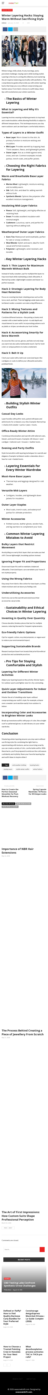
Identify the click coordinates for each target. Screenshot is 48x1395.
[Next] (8, 1365)
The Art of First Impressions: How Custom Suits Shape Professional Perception (21, 1215)
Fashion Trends (7, 10)
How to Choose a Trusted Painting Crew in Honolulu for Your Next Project (12, 1351)
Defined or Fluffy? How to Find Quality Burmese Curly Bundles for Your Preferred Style (12, 1317)
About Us (30, 1379)
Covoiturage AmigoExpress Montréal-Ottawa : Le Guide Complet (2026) (35, 1316)
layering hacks (34, 765)
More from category (10, 807)
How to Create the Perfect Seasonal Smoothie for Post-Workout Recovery (10, 793)
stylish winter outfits (22, 769)
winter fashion (37, 769)
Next (10, 1228)
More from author (23, 804)
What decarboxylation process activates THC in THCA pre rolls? (34, 1351)
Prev (5, 1228)
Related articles (8, 804)
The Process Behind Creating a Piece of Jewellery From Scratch (23, 1032)
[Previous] (5, 1365)
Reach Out (18, 1379)
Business (7, 1278)
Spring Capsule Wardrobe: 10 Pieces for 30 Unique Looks (37, 791)
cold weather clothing (19, 765)
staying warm (8, 769)
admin (4, 23)
